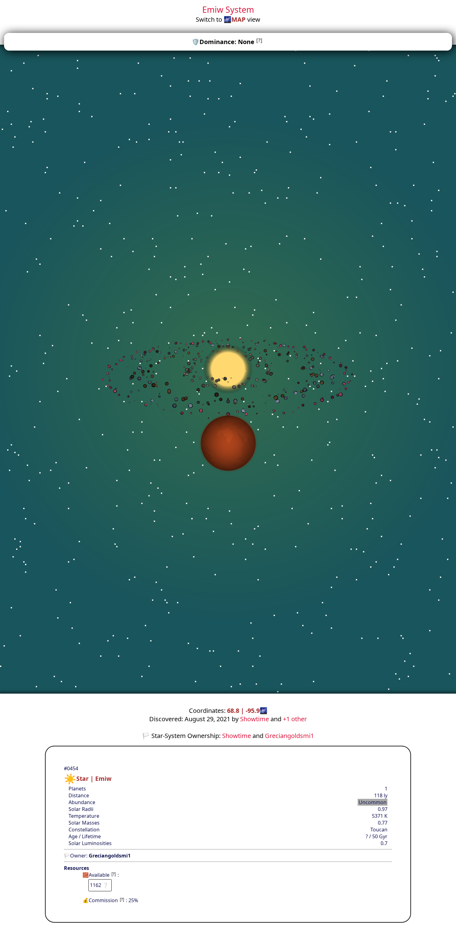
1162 (99, 885)
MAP (238, 19)
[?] (259, 40)
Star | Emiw (93, 778)
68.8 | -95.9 (247, 710)
